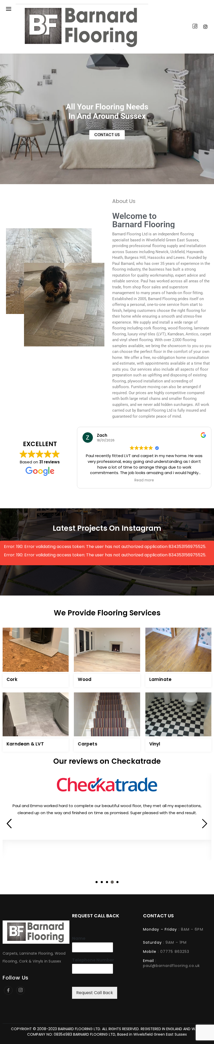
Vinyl (154, 744)
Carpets (87, 744)
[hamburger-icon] (8, 8)
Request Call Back (94, 993)
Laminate (160, 679)
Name (78, 938)
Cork (12, 679)
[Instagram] (205, 27)
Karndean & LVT (25, 744)
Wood (84, 679)
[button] (97, 882)
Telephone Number (93, 960)
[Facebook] (195, 27)
